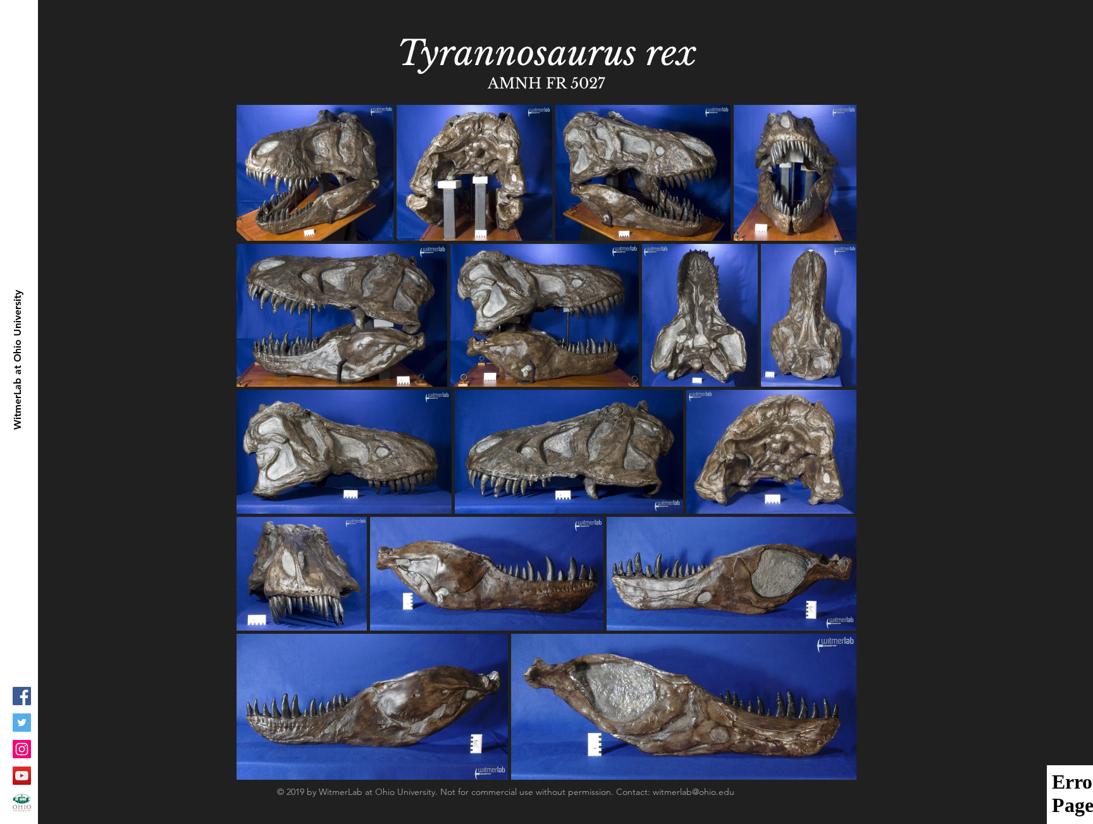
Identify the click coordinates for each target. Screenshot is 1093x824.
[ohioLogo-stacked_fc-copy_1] (22, 802)
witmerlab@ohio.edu (693, 791)
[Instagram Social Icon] (22, 749)
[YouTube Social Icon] (22, 775)
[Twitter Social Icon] (22, 722)
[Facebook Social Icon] (22, 696)
